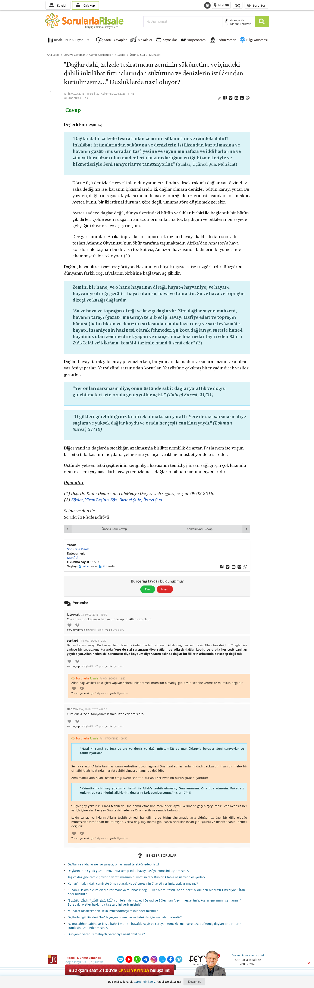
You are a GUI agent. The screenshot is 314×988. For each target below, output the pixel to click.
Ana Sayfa (53, 55)
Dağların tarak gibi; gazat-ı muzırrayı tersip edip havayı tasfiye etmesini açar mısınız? (128, 871)
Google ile (237, 20)
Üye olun (118, 629)
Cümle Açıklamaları (101, 55)
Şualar (121, 55)
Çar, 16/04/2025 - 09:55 (93, 709)
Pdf (105, 566)
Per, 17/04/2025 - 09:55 (113, 738)
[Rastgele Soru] (237, 5)
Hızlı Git (223, 5)
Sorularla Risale (78, 549)
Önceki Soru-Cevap (114, 529)
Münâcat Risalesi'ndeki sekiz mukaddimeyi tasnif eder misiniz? (113, 911)
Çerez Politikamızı (145, 982)
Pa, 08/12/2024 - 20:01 (94, 641)
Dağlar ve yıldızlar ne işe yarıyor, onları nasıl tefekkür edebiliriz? (113, 864)
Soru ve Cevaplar (74, 55)
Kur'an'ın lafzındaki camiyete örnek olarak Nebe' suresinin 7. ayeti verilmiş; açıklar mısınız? (133, 883)
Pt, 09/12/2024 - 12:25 (113, 678)
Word (87, 566)
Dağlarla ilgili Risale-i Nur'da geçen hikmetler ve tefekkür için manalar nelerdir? (125, 917)
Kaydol (61, 5)
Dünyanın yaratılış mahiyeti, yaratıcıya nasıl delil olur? (106, 934)
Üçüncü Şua (137, 55)
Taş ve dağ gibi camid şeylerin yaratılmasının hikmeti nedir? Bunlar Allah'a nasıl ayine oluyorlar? (136, 877)
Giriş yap (89, 5)
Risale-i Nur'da (240, 24)
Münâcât (154, 55)
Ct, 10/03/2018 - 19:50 (94, 614)
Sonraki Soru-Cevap (200, 529)
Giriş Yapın (96, 629)
